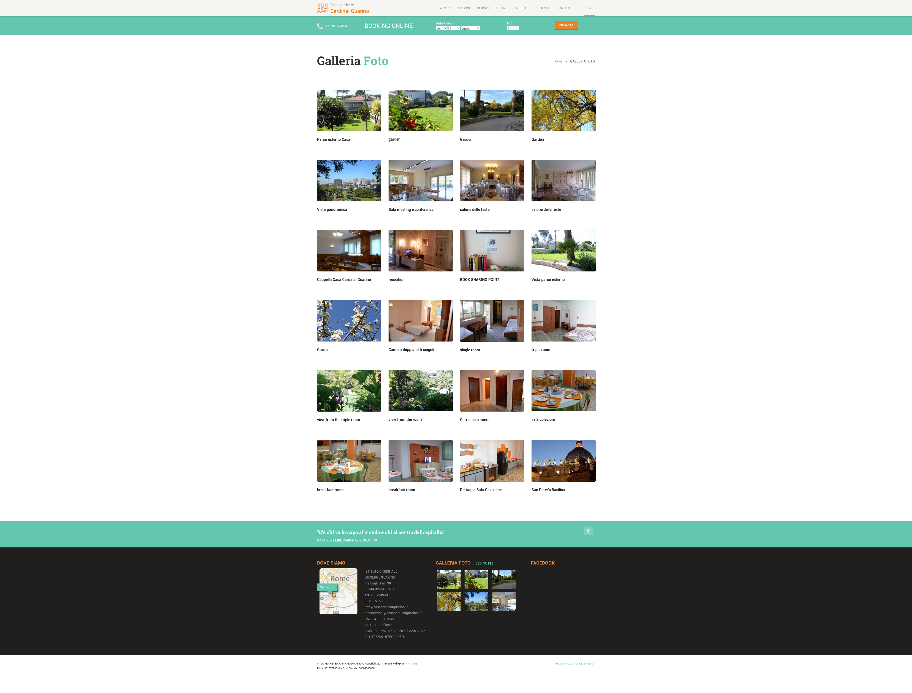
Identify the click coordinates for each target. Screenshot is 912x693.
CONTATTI (543, 8)
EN (589, 8)
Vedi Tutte (484, 563)
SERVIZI (483, 8)
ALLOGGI (463, 8)
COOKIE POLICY (585, 663)
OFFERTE (521, 8)
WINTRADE (410, 663)
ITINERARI (564, 8)
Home (558, 61)
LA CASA (444, 8)
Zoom (349, 110)
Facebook (588, 531)
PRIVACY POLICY (565, 663)
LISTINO (502, 8)
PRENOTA (566, 25)
